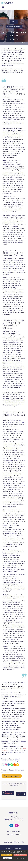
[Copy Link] (17, 764)
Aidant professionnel (14, 27)
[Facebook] (3, 764)
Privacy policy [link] (19, 858)
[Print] (14, 764)
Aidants (14, 22)
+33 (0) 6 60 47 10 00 (14, 834)
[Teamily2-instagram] (17, 825)
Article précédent (8, 793)
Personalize (7, 858)
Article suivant (20, 794)
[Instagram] (6, 764)
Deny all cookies (20, 854)
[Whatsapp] (11, 764)
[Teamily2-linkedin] (11, 825)
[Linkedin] (8, 764)
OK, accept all (7, 854)
